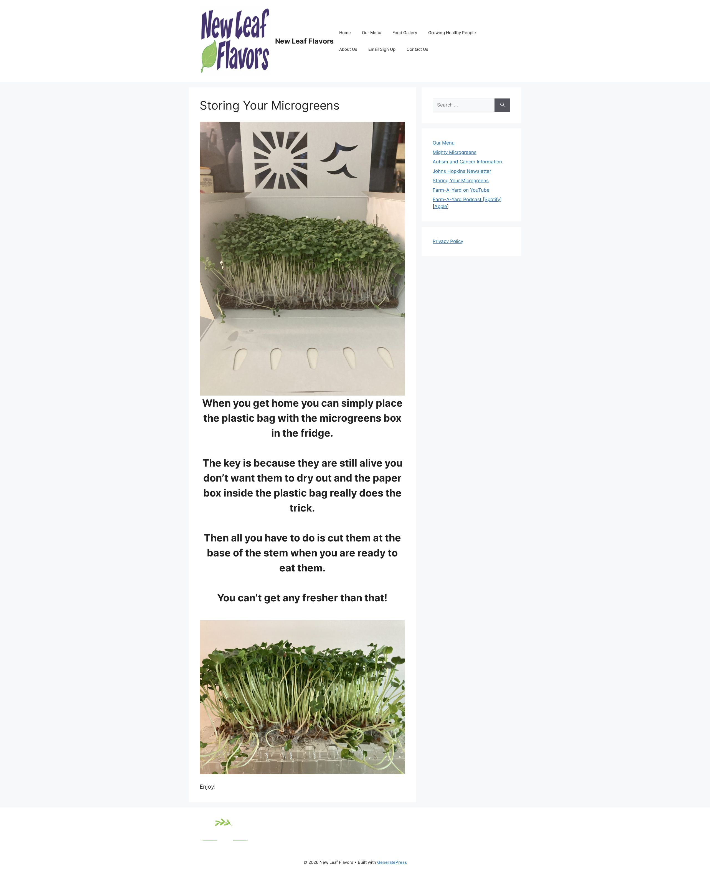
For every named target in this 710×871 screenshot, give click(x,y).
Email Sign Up (381, 49)
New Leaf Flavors (304, 41)
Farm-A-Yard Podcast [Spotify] (467, 199)
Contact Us (417, 49)
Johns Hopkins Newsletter (462, 171)
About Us (348, 49)
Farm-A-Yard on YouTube (461, 190)
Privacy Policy (448, 241)
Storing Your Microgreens (461, 180)
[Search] (502, 105)
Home (345, 32)
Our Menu (371, 32)
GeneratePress (392, 862)
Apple (440, 206)
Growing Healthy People (452, 32)
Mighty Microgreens (454, 152)
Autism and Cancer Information (467, 161)
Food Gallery (404, 32)
